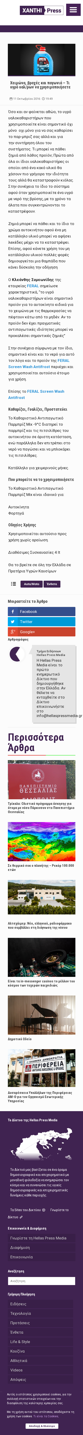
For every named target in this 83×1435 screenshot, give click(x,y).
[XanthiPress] (41, 10)
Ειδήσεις (18, 1304)
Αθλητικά (18, 1360)
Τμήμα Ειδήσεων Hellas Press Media (51, 653)
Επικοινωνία (21, 1257)
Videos (16, 1370)
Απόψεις (18, 1379)
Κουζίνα (17, 1351)
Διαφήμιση (20, 1247)
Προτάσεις (20, 1323)
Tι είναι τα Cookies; (46, 1416)
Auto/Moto (31, 584)
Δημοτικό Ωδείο (20, 1039)
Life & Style (20, 1341)
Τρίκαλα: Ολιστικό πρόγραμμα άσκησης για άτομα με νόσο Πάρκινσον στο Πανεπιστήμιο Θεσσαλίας (41, 808)
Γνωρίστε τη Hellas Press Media (38, 1238)
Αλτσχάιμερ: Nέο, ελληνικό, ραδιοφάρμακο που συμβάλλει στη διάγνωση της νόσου (40, 925)
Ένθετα (52, 584)
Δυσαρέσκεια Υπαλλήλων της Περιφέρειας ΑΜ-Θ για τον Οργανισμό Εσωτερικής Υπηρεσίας (40, 1097)
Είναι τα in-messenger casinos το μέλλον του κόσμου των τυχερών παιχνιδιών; (41, 983)
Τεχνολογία (20, 1313)
